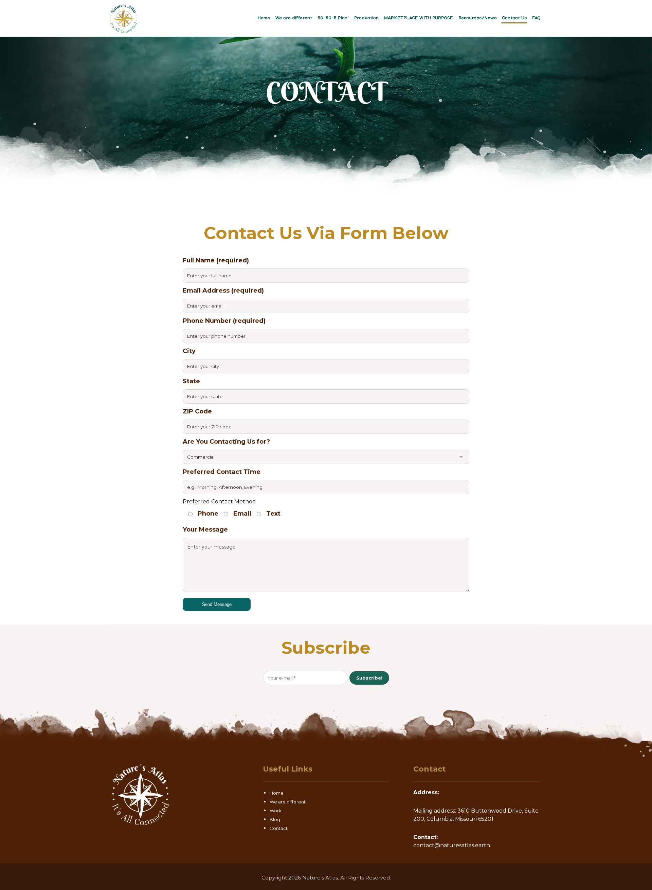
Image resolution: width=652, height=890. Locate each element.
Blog (275, 819)
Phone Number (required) (224, 321)
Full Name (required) (216, 260)
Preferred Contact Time (221, 472)
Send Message (217, 604)
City (189, 351)
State (191, 381)
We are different (288, 801)
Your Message (205, 529)
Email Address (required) (223, 290)
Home (277, 793)
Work (276, 810)
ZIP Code (197, 411)
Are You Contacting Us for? (226, 441)
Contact (279, 828)
